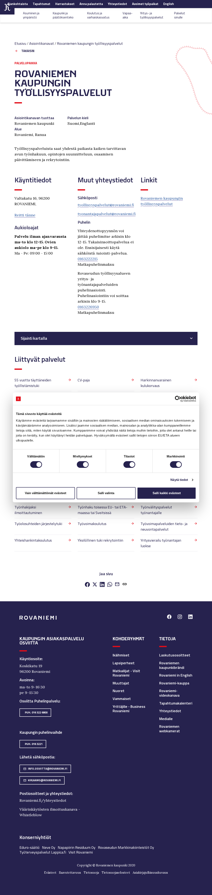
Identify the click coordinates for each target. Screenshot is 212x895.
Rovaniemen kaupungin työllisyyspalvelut (90, 43)
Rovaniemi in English (175, 675)
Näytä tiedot (179, 479)
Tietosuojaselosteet (116, 872)
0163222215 (88, 258)
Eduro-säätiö (29, 847)
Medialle (166, 719)
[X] (94, 585)
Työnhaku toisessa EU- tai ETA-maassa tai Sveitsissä (102, 509)
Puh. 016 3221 (33, 744)
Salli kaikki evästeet (167, 493)
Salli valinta (106, 493)
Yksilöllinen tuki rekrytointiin (100, 540)
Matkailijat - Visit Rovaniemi (126, 673)
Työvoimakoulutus (92, 523)
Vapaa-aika (127, 15)
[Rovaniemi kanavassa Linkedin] (190, 617)
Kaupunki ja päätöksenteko (63, 15)
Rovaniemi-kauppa (174, 683)
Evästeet (50, 872)
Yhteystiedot (170, 711)
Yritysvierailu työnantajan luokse (161, 543)
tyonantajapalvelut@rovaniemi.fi (107, 213)
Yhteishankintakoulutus (33, 540)
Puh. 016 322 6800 (36, 712)
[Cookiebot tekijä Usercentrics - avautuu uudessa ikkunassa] (178, 399)
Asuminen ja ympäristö (31, 15)
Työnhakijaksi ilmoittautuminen (28, 509)
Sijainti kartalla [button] (34, 338)
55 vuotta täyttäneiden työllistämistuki (32, 382)
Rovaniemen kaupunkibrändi (171, 665)
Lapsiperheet (124, 663)
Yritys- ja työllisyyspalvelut (151, 15)
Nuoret (118, 691)
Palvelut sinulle (179, 15)
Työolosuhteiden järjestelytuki (38, 523)
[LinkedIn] (102, 585)
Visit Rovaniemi (81, 852)
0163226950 (88, 306)
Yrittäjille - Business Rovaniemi (129, 709)
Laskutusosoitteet (174, 655)
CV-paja (84, 380)
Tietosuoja (91, 872)
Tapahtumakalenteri (175, 703)
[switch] (83, 464)
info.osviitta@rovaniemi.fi (45, 768)
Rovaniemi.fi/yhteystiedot (42, 800)
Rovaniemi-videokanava (169, 693)
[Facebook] (87, 585)
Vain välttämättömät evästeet (45, 493)
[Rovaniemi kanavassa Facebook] (169, 617)
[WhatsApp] (109, 585)
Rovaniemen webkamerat (169, 729)
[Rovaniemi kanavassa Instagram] (180, 617)
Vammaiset (122, 698)
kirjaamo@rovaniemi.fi (42, 780)
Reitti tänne (24, 215)
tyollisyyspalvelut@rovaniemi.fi (106, 205)
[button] (124, 584)
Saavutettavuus (70, 872)
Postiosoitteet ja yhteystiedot (45, 793)
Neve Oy (48, 847)
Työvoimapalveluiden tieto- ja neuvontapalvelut (164, 526)
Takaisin (27, 51)
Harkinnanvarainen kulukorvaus (156, 382)
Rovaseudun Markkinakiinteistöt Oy (126, 847)
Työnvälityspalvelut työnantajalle (156, 509)
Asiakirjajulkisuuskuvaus (150, 872)
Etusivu (20, 43)
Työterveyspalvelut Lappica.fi (42, 852)
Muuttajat (121, 683)
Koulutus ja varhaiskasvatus (98, 15)
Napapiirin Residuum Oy (76, 847)
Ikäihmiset (121, 655)
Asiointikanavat (41, 43)
